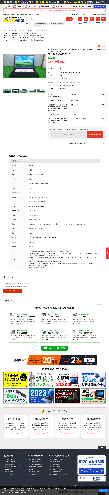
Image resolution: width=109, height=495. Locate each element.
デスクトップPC (32, 6)
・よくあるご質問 (33, 462)
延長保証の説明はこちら (54, 96)
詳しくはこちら (15, 434)
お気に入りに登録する (102, 46)
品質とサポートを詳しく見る (54, 348)
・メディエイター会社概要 (56, 459)
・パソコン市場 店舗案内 (34, 459)
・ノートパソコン (8, 459)
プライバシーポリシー (16, 492)
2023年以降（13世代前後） (56, 23)
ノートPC (19, 6)
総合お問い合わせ (99, 6)
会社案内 (81, 6)
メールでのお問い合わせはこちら (91, 471)
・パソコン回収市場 (54, 467)
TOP (9, 6)
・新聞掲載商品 (7, 469)
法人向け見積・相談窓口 (99, 14)
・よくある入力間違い (55, 472)
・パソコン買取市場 (54, 462)
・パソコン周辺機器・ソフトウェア (12, 464)
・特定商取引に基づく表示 (35, 464)
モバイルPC (59, 6)
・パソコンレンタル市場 (55, 469)
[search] (69, 19)
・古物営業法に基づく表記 (35, 467)
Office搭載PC (46, 6)
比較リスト (107, 255)
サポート (74, 6)
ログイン (19, 286)
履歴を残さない (101, 304)
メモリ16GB (37, 26)
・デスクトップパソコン (10, 462)
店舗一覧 (89, 6)
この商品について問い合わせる (77, 143)
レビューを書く (12, 291)
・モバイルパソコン (8, 472)
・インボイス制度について (35, 474)
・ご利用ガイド (32, 469)
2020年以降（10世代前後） (40, 23)
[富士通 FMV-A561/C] (24, 66)
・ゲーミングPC (7, 474)
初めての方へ (74, 14)
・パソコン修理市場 (54, 464)
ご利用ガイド (84, 14)
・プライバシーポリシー (34, 472)
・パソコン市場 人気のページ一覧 (58, 474)
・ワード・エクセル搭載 (10, 467)
